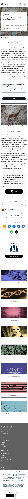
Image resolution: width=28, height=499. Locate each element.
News (2, 455)
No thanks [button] (19, 496)
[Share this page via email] (5, 226)
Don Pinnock (13, 125)
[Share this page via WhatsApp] (12, 232)
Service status (5, 440)
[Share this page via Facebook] (14, 226)
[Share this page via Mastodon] (23, 226)
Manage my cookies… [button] (14, 492)
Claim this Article (14, 215)
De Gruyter (5, 37)
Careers (3, 457)
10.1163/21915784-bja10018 (12, 28)
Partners (3, 461)
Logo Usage (4, 433)
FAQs (2, 444)
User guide (4, 442)
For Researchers (5, 468)
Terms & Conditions (6, 430)
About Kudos (5, 453)
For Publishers (5, 469)
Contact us (4, 446)
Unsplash (20, 125)
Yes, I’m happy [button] (10, 496)
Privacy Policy (5, 432)
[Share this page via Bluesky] (9, 226)
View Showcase (13, 256)
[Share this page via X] (16, 232)
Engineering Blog (6, 459)
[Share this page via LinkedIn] (19, 226)
